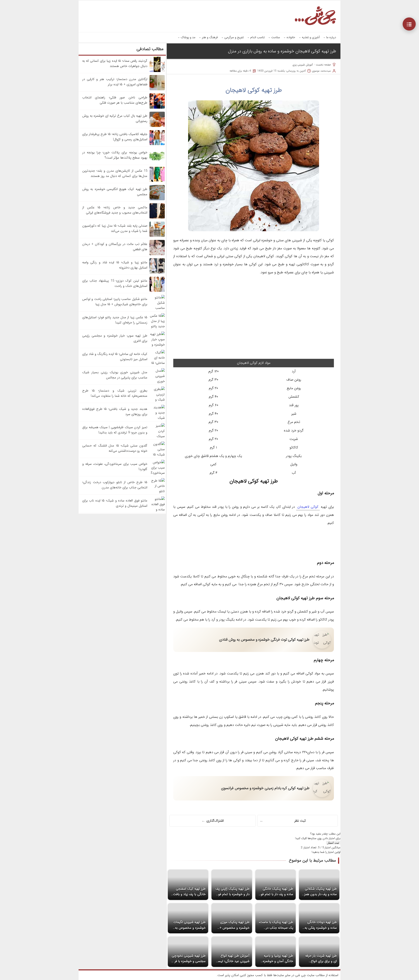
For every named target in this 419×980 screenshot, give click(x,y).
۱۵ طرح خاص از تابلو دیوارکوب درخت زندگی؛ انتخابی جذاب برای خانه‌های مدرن (114, 485)
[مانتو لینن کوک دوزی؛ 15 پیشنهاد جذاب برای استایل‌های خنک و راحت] (157, 291)
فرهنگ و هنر (210, 37)
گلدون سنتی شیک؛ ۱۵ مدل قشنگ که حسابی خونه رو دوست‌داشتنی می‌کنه (114, 448)
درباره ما (331, 37)
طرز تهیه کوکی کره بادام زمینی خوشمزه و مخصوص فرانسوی (265, 788)
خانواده (291, 37)
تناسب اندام (257, 37)
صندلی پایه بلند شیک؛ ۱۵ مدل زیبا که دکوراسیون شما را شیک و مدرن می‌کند (114, 228)
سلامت (275, 37)
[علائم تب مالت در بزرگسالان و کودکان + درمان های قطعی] (157, 254)
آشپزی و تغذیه (311, 37)
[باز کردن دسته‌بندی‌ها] (409, 24)
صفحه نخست (323, 65)
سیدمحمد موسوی (321, 71)
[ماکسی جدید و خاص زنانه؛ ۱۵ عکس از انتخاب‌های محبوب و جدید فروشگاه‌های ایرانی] (157, 217)
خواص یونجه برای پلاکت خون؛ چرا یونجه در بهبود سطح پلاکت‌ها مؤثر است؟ (114, 155)
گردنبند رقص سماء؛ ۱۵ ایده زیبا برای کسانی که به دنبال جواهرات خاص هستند (114, 63)
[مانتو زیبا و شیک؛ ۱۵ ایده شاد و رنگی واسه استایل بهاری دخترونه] (157, 272)
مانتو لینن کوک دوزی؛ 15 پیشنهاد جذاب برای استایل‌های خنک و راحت (114, 283)
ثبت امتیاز (333, 842)
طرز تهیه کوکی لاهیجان (253, 90)
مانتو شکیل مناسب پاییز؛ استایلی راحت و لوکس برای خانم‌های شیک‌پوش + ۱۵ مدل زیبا (114, 301)
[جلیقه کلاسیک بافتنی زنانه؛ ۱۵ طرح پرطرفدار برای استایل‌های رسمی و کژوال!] (157, 144)
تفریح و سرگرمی (234, 37)
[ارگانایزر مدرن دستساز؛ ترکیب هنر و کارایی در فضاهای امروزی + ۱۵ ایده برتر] (157, 89)
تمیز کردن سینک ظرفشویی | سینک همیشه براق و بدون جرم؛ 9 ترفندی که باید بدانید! (114, 430)
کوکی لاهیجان (307, 507)
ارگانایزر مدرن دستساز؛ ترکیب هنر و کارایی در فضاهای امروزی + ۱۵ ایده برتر (114, 82)
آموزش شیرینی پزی (303, 65)
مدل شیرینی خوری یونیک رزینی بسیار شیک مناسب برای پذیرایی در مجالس (114, 375)
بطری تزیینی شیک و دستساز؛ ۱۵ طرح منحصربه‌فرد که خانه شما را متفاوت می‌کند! (114, 393)
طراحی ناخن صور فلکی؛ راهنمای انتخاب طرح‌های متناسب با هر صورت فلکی (114, 100)
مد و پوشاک (188, 37)
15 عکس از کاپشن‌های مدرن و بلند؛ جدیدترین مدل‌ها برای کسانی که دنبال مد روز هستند (114, 173)
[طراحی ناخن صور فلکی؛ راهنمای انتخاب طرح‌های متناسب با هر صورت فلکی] (157, 107)
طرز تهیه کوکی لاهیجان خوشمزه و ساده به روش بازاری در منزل (282, 51)
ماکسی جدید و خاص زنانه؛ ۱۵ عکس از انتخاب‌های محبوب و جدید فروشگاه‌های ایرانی (114, 210)
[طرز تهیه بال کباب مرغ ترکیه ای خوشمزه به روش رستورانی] (157, 126)
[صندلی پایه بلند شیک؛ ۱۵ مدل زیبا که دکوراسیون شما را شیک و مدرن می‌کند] (157, 236)
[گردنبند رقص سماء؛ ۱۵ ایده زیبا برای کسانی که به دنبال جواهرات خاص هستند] (157, 71)
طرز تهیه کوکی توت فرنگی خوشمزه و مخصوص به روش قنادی (264, 640)
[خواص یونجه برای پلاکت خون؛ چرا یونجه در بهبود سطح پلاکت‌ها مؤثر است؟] (157, 162)
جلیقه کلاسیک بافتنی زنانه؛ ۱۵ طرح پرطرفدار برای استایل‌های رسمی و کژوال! (114, 137)
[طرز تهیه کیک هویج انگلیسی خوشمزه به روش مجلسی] (157, 199)
